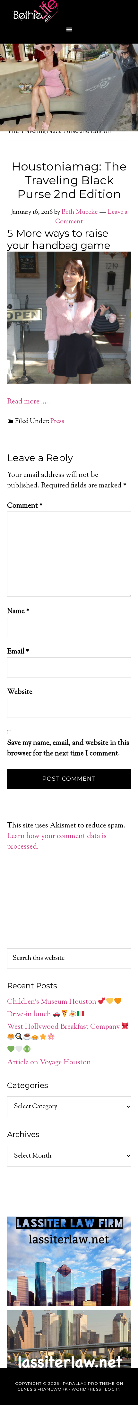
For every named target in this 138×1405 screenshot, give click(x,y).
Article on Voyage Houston (49, 1063)
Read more (23, 402)
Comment (25, 506)
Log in (113, 1389)
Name (18, 611)
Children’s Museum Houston (52, 1002)
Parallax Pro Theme (89, 1383)
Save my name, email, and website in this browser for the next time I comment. (68, 748)
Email (18, 652)
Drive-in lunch (30, 1015)
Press (57, 421)
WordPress (86, 1389)
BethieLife (69, 11)
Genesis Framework (42, 1389)
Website (19, 692)
